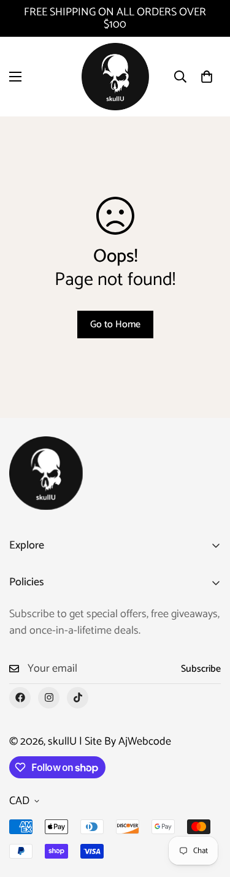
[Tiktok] (77, 697)
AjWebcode (144, 741)
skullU (62, 741)
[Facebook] (20, 697)
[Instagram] (48, 697)
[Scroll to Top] (208, 812)
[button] (207, 77)
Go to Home (115, 324)
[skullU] (115, 76)
